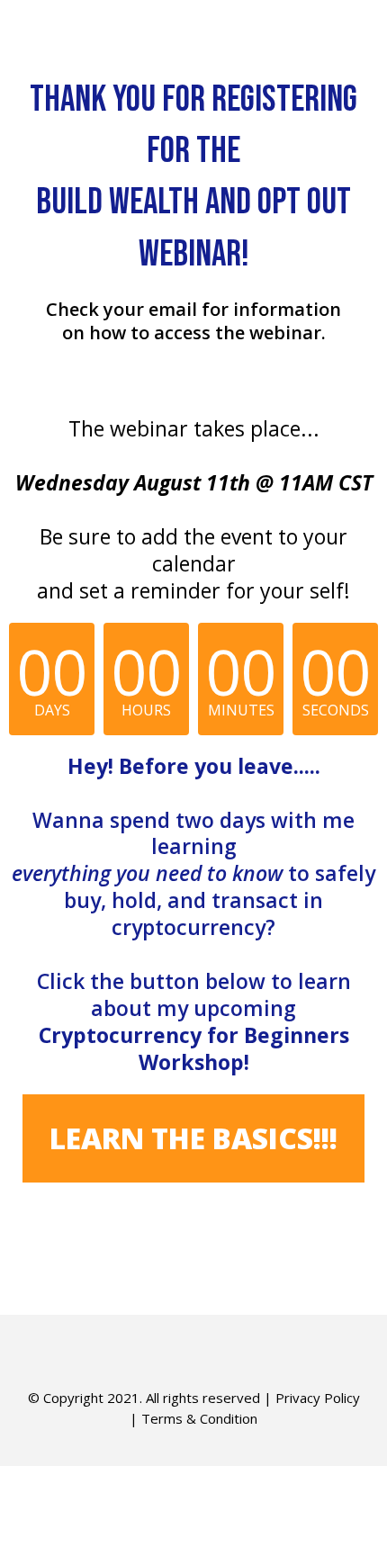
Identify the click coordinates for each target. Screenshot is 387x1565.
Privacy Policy (317, 1398)
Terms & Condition (199, 1418)
